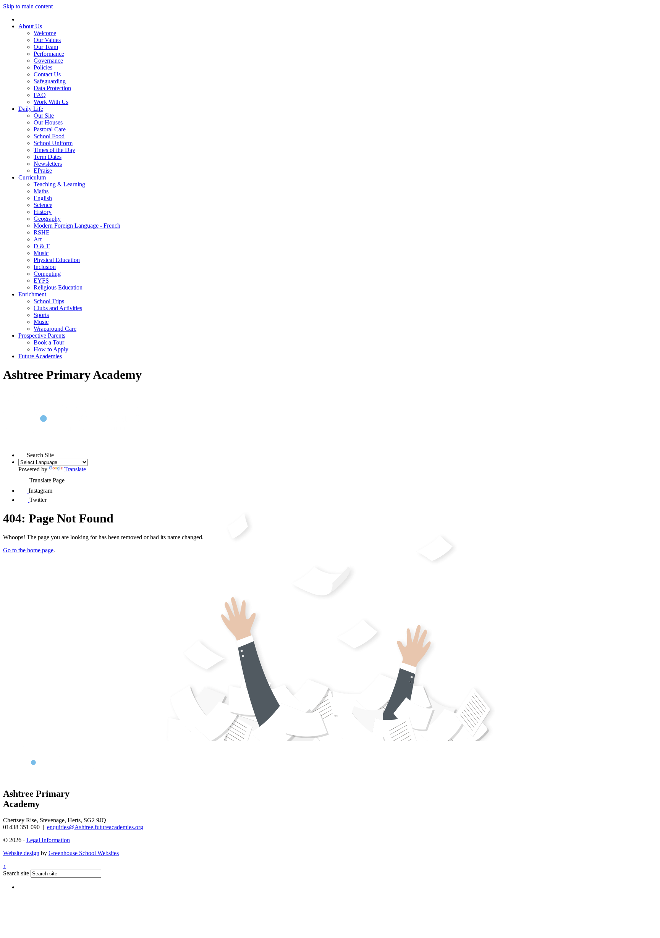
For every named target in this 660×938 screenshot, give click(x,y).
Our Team (46, 47)
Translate (75, 469)
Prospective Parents (41, 335)
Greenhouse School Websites (84, 853)
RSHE (42, 232)
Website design (21, 853)
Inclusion (45, 267)
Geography (47, 218)
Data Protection (52, 88)
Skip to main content (28, 6)
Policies (43, 67)
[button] (22, 453)
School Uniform (53, 143)
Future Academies (40, 356)
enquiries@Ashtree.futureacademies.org (95, 827)
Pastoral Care (50, 129)
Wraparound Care (55, 328)
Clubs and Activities (58, 308)
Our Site (44, 115)
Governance (48, 60)
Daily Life (30, 108)
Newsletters (48, 163)
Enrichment (32, 294)
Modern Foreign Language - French (77, 225)
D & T (42, 246)
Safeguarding (50, 81)
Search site (16, 873)
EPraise (43, 170)
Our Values (47, 40)
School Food (49, 136)
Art (38, 239)
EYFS (41, 280)
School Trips (49, 301)
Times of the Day (54, 150)
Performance (49, 53)
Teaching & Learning (59, 184)
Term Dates (47, 157)
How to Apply (51, 349)
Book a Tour (49, 342)
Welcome (45, 33)
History (43, 212)
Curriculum (32, 177)
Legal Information (48, 840)
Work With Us (51, 102)
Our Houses (48, 122)
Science (43, 205)
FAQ (40, 95)
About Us (30, 26)
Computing (47, 273)
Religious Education (58, 287)
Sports (41, 315)
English (43, 198)
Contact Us (47, 74)
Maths (41, 191)
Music (41, 253)
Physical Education (57, 260)
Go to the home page (28, 550)
